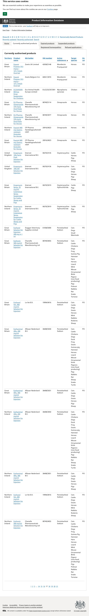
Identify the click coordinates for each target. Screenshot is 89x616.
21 (57, 586)
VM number (47, 58)
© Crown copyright (80, 611)
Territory (8, 58)
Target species (74, 59)
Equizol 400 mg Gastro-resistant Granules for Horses (18, 131)
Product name (17, 59)
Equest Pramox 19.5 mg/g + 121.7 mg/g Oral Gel (18, 68)
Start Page (6, 30)
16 (44, 586)
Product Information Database (48, 20)
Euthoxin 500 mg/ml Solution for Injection (18, 244)
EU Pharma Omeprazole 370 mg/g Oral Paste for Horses (18, 106)
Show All (6, 37)
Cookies (50, 9)
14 (39, 586)
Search (36, 39)
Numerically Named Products (71, 37)
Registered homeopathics (51, 47)
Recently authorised (25, 39)
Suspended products (66, 43)
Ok (5, 14)
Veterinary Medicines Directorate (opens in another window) (23, 607)
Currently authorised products (25, 43)
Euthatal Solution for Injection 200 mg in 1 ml (18, 232)
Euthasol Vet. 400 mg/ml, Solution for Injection (18, 306)
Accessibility (13, 605)
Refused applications (73, 47)
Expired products (47, 43)
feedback (30, 26)
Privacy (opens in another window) (30, 605)
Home (6, 43)
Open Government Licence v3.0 (39, 611)
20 (54, 586)
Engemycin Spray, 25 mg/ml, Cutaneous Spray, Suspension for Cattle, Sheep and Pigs (18, 194)
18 (49, 586)
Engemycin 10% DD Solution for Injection (18, 169)
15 (41, 586)
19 (52, 586)
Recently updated (9, 39)
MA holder (29, 58)
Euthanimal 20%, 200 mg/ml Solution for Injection (18, 333)
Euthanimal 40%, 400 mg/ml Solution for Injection (18, 394)
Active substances (61, 59)
